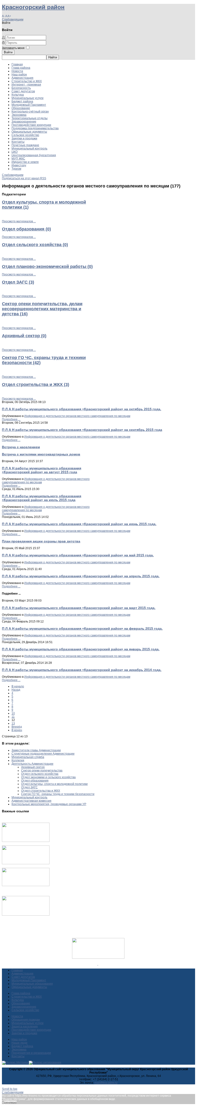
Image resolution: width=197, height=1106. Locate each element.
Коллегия (18, 760)
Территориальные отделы (30, 118)
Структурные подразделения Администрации (43, 753)
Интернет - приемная (26, 84)
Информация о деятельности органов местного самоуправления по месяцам (77, 416)
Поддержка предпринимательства (35, 128)
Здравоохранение (24, 121)
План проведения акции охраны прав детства (41, 541)
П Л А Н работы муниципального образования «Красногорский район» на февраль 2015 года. (82, 628)
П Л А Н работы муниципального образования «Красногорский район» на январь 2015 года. (81, 649)
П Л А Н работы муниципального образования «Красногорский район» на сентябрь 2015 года (82, 430)
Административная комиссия (31, 800)
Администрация (22, 78)
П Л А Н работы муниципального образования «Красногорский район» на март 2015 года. (78, 608)
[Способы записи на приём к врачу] (25, 885)
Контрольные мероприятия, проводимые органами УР (49, 804)
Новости (17, 71)
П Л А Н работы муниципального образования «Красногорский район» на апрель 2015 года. (81, 576)
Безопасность (21, 88)
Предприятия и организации (31, 1053)
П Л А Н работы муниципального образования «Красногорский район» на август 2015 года (41, 470)
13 (13, 723)
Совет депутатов (23, 91)
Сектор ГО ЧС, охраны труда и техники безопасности (57, 794)
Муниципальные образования (32, 983)
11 (13, 716)
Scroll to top (9, 1089)
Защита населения (25, 1026)
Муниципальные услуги (27, 98)
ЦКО (15, 152)
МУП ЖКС (18, 158)
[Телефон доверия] (25, 914)
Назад (16, 689)
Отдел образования (35, 780)
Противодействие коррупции (31, 125)
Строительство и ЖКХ (27, 81)
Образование (21, 108)
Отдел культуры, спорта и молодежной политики (54, 784)
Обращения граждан (26, 1019)
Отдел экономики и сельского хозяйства (48, 777)
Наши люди (19, 1042)
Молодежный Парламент (29, 104)
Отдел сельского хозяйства (39, 774)
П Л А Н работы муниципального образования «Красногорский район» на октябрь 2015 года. (81, 409)
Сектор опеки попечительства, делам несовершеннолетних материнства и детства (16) (42, 308)
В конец (17, 730)
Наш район (19, 74)
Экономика (19, 115)
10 (13, 713)
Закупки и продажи (24, 138)
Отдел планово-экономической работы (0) (47, 266)
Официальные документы (29, 131)
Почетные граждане (25, 145)
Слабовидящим (12, 19)
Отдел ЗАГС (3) (18, 282)
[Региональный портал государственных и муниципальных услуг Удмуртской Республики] (25, 863)
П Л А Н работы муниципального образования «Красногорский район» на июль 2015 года (41, 498)
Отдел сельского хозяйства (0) (35, 244)
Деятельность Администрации (32, 763)
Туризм (16, 168)
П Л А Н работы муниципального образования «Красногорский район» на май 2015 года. (78, 555)
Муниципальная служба (28, 757)
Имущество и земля (25, 162)
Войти (8, 52)
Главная (17, 64)
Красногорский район (33, 7)
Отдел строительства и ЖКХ (40, 790)
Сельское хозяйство (25, 135)
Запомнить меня (13, 48)
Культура (18, 94)
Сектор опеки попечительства (41, 770)
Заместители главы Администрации (36, 750)
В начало (18, 686)
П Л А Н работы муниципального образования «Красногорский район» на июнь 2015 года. (79, 524)
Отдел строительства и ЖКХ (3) (35, 384)
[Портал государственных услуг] (25, 841)
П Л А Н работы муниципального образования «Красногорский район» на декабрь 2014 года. (81, 670)
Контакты (18, 141)
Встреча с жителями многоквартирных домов (41, 454)
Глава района (21, 67)
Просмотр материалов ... (19, 221)
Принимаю (9, 1102)
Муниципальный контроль (29, 148)
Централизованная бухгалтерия (34, 155)
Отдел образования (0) (26, 229)
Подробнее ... (11, 419)
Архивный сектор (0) (24, 335)
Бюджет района (22, 101)
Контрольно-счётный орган (30, 111)
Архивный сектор (33, 767)
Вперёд (17, 726)
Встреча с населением (21, 447)
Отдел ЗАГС (29, 787)
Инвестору (19, 165)
